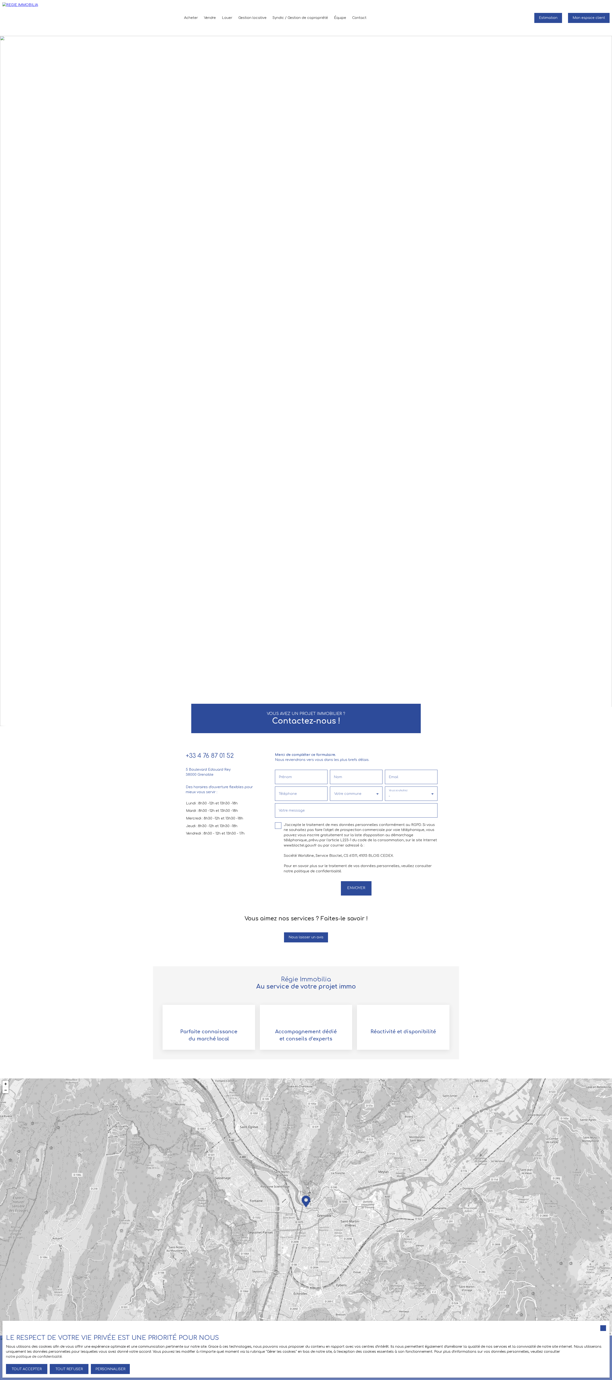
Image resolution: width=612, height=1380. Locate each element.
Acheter (191, 18)
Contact (359, 18)
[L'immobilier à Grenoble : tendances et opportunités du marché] (517, 18)
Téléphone (288, 794)
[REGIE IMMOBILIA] (20, 18)
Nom (338, 777)
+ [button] (5, 1083)
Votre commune (347, 794)
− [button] (5, 1090)
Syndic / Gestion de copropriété (300, 18)
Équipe (340, 18)
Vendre (210, 18)
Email (393, 777)
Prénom (285, 777)
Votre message (292, 810)
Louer (227, 18)
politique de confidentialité (317, 871)
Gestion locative (252, 18)
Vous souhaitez (398, 790)
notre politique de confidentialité (34, 1356)
